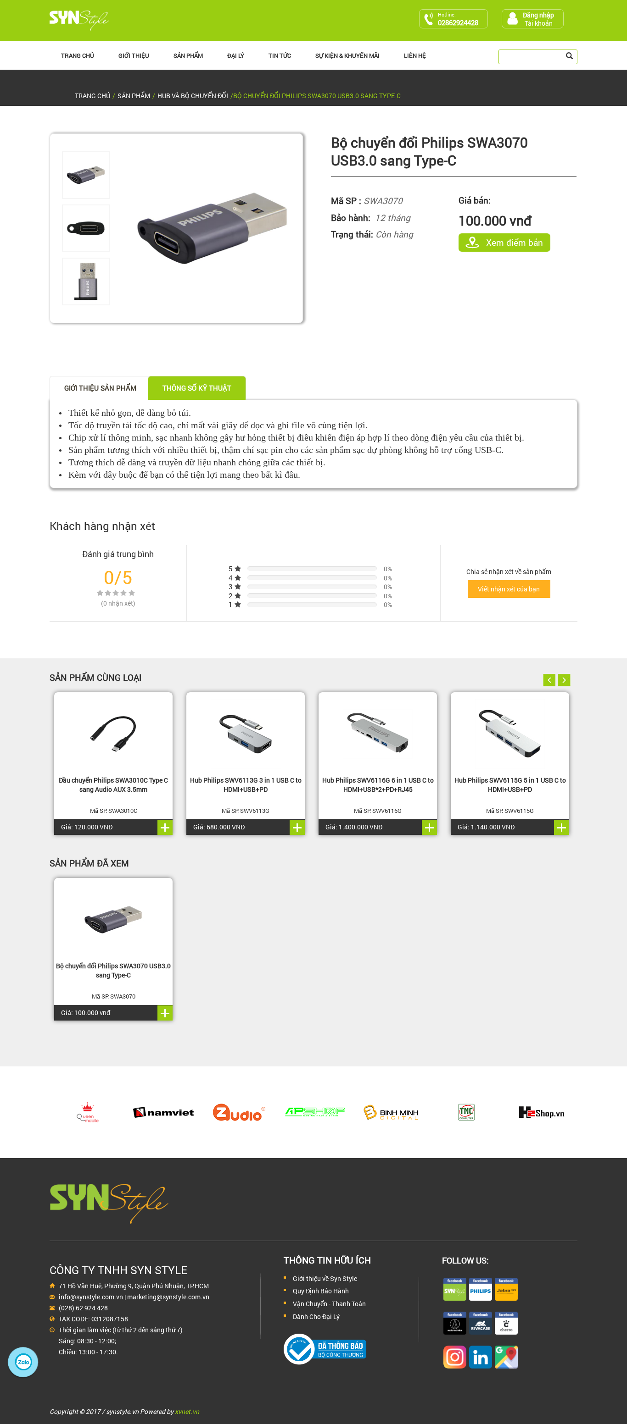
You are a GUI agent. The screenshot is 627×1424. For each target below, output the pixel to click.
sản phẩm (134, 95)
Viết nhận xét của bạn (509, 589)
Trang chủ (77, 55)
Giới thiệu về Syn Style (325, 1278)
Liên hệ (415, 55)
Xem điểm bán (514, 242)
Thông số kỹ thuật (196, 387)
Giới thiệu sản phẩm (100, 387)
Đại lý (235, 55)
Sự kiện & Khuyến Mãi (347, 55)
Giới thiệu (133, 55)
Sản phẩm (188, 55)
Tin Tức (280, 55)
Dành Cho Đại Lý (316, 1316)
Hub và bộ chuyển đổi (192, 95)
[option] (92, 175)
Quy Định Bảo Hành (321, 1290)
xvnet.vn (187, 1411)
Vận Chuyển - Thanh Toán (329, 1303)
